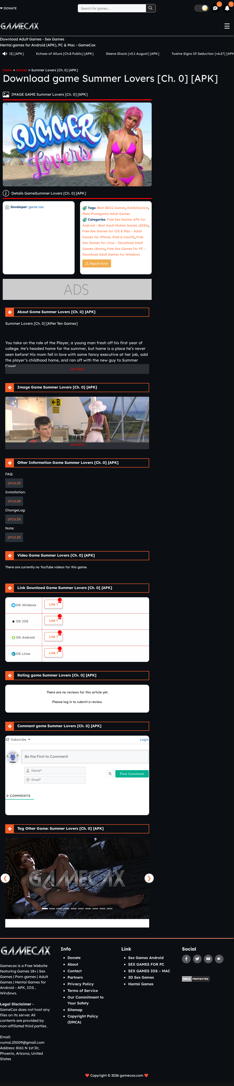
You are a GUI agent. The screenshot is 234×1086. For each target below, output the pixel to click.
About (73, 964)
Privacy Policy (81, 984)
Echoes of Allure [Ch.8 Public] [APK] (43, 54)
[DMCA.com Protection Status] (196, 978)
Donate (10, 8)
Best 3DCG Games (111, 208)
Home (7, 70)
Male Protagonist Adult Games (106, 214)
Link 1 (53, 604)
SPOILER (14, 483)
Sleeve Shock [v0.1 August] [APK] (111, 54)
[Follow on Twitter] (197, 959)
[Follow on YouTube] (208, 959)
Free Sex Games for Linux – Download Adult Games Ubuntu (112, 243)
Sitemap (75, 1009)
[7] (227, 8)
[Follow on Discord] (219, 959)
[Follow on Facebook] (186, 959)
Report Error (99, 263)
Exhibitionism (137, 208)
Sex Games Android (146, 957)
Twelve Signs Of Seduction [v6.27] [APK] (182, 54)
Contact (75, 971)
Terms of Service (83, 990)
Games (21, 70)
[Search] (151, 8)
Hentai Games (140, 984)
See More (77, 369)
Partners (75, 977)
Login (144, 739)
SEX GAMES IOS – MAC (149, 971)
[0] (215, 8)
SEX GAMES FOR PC (146, 964)
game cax (36, 207)
